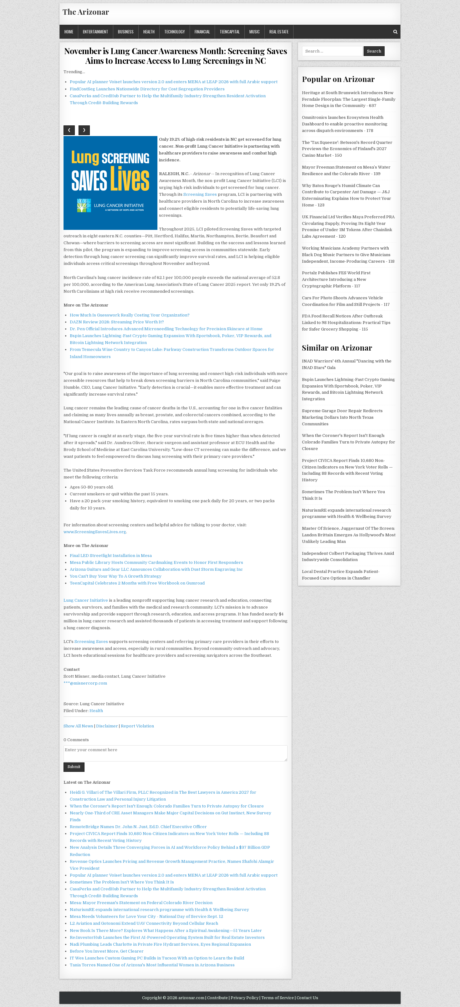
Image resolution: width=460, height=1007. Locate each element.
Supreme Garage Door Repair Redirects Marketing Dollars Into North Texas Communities (342, 417)
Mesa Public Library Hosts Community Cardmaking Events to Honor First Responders (156, 562)
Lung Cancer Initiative (86, 600)
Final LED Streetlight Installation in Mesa (111, 555)
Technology (174, 31)
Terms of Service (277, 998)
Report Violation (137, 726)
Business (126, 31)
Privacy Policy (244, 998)
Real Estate (279, 31)
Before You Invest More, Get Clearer (107, 951)
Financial (202, 31)
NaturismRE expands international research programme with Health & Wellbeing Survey (159, 909)
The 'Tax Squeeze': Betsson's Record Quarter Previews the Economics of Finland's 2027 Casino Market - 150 (347, 149)
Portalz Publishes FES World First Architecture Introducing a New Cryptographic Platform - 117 (336, 279)
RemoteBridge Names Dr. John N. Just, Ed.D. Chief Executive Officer (138, 826)
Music (254, 31)
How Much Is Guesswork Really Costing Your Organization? (130, 315)
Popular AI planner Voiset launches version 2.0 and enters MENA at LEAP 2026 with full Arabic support (174, 81)
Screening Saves (200, 194)
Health (149, 31)
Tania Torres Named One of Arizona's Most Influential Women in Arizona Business (152, 965)
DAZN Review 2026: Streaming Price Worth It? (117, 322)
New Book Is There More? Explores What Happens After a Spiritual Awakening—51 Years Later (166, 930)
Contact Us (307, 998)
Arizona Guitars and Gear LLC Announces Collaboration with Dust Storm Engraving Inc (156, 569)
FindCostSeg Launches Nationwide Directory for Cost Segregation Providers (147, 89)
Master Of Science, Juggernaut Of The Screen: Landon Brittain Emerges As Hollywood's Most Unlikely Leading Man (349, 535)
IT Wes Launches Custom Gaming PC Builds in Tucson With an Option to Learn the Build (157, 958)
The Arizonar (86, 12)
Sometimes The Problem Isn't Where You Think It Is (122, 882)
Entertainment (95, 31)
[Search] (395, 32)
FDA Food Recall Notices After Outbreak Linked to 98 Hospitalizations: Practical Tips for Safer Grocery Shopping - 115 (346, 322)
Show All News (78, 726)
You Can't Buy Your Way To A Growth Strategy (115, 576)
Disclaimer (107, 726)
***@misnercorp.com (85, 683)
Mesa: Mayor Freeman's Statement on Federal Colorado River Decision (141, 902)
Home (68, 31)
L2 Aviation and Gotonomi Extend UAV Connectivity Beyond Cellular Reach (144, 923)
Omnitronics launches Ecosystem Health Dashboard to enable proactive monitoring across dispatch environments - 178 (344, 124)
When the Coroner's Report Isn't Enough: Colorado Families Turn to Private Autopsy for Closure (167, 806)
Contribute (217, 998)
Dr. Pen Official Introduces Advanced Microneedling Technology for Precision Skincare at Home (166, 328)
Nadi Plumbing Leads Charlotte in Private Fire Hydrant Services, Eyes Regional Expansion (160, 944)
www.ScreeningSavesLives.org (95, 531)
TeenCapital (230, 31)
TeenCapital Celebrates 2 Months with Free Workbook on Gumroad (137, 583)
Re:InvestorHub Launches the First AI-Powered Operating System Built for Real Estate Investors (167, 937)
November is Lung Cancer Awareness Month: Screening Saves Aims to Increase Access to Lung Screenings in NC (175, 55)
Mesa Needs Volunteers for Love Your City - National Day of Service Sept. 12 (146, 916)
